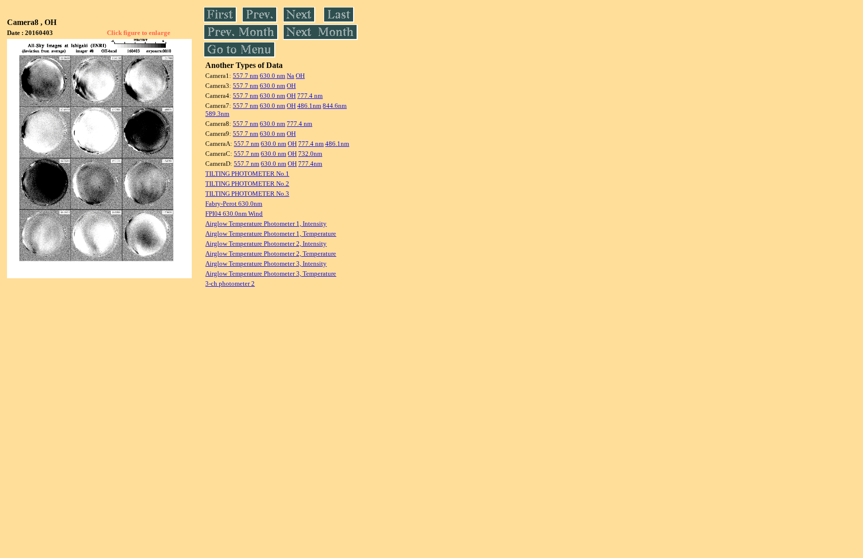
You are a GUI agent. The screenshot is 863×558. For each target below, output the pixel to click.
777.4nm (310, 163)
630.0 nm (272, 75)
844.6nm (335, 105)
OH (300, 75)
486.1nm (309, 105)
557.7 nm (245, 75)
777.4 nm (310, 95)
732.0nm (310, 153)
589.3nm (217, 113)
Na (290, 75)
